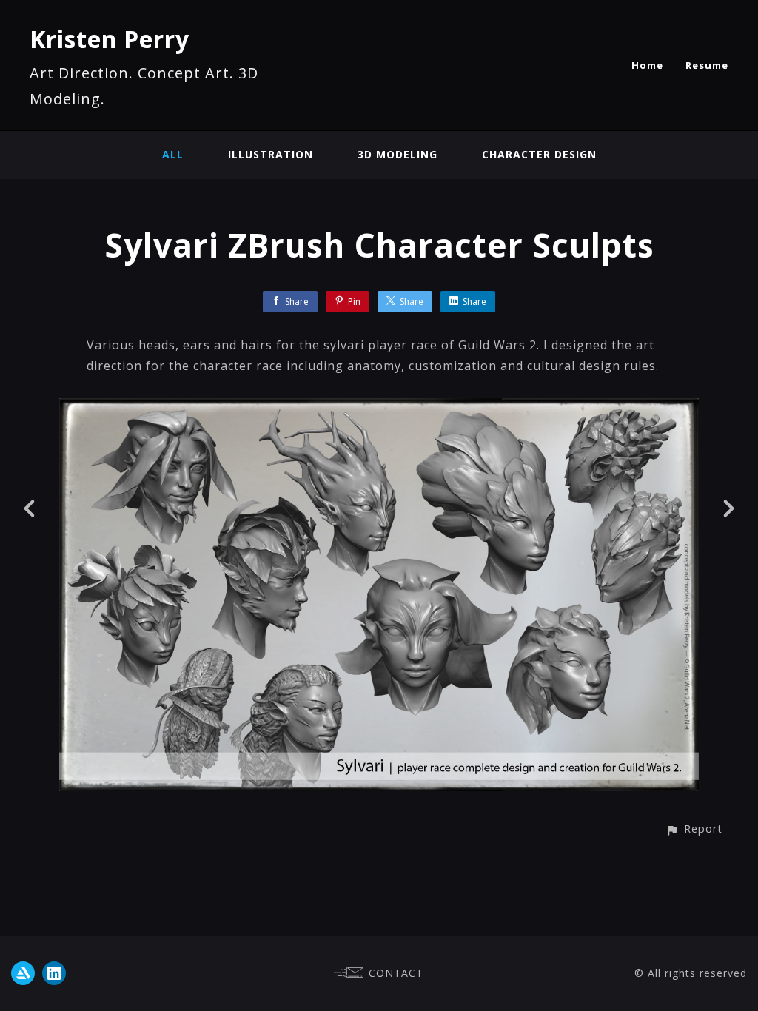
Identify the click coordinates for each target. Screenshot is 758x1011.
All (173, 154)
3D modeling (397, 154)
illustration (270, 154)
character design (539, 154)
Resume (706, 65)
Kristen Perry (110, 39)
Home (647, 65)
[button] (694, 828)
